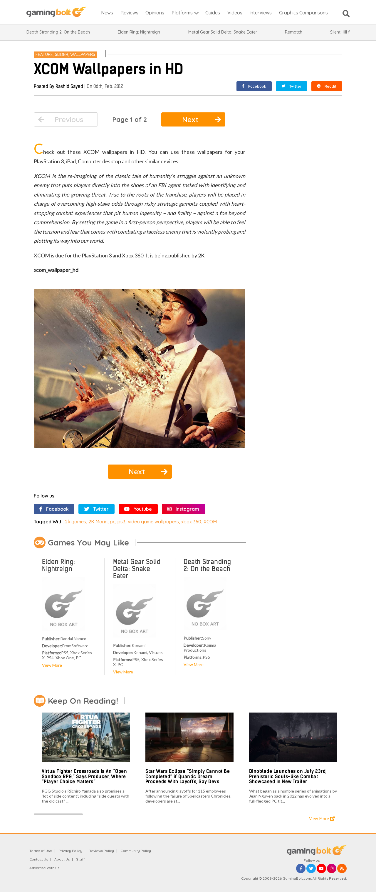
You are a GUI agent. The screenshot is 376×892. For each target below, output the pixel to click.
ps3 (121, 522)
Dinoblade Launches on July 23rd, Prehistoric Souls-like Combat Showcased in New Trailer (288, 776)
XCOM (210, 522)
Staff (80, 859)
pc (112, 522)
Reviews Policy (101, 850)
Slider (61, 54)
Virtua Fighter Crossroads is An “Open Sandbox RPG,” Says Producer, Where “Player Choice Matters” (84, 776)
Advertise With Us (44, 868)
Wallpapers (82, 54)
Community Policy (135, 850)
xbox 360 (191, 522)
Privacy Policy (70, 850)
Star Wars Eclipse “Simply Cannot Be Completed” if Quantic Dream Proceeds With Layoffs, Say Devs (187, 776)
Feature (44, 54)
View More (52, 665)
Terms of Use (40, 850)
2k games (75, 522)
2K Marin (98, 522)
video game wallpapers (153, 522)
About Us (62, 859)
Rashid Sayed (69, 86)
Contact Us (38, 859)
